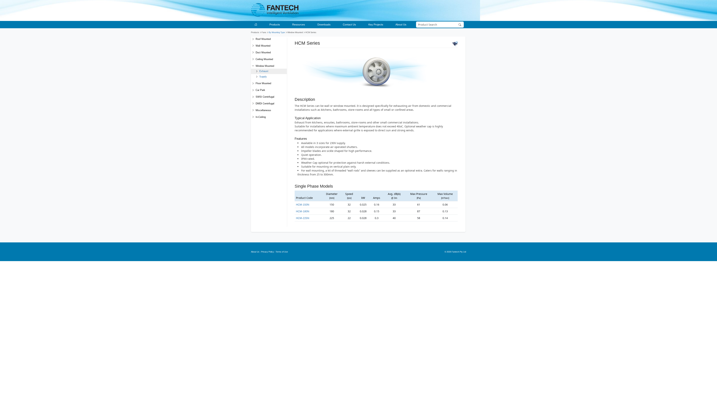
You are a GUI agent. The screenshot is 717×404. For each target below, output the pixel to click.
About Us (255, 252)
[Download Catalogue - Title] (455, 43)
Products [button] (274, 24)
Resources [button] (298, 24)
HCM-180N (302, 211)
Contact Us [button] (349, 24)
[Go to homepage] (256, 24)
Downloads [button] (323, 24)
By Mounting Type (277, 32)
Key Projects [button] (375, 24)
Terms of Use (282, 252)
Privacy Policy (267, 252)
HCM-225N (302, 218)
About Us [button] (400, 24)
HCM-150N (302, 204)
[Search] (460, 25)
